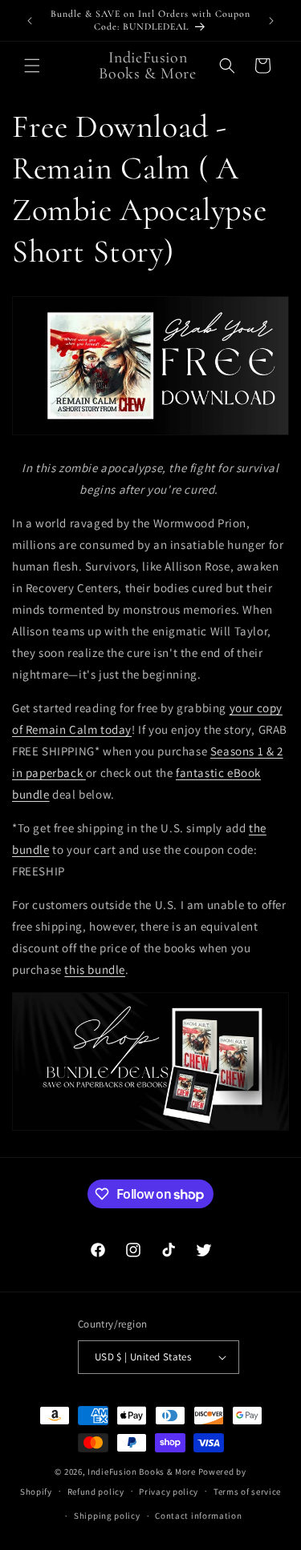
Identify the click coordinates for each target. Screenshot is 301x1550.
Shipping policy (107, 1515)
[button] (32, 65)
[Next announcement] (271, 20)
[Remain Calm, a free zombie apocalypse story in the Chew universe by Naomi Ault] (150, 434)
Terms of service (247, 1491)
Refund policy (95, 1491)
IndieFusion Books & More (141, 1471)
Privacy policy (168, 1491)
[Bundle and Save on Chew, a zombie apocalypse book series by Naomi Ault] (150, 1129)
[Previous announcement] (29, 20)
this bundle (94, 969)
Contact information (198, 1515)
